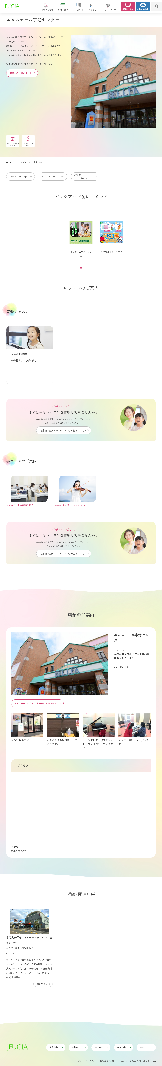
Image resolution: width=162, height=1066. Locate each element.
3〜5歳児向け (16, 360)
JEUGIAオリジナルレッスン (68, 505)
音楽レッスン (17, 311)
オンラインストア (108, 9)
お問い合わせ (143, 9)
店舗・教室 (63, 9)
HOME (9, 162)
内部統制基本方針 (106, 1060)
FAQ (142, 1047)
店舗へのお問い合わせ (21, 73)
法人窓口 (99, 1047)
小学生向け (31, 360)
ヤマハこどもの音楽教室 (18, 505)
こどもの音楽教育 (18, 354)
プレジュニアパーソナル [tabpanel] (81, 254)
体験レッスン (128, 9)
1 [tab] (81, 268)
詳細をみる (42, 984)
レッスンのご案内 (18, 176)
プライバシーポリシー (87, 1060)
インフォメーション (52, 176)
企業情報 (53, 1047)
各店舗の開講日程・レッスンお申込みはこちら (63, 430)
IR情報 (75, 1047)
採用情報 (121, 1047)
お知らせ (92, 9)
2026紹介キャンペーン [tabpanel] (111, 251)
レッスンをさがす (45, 9)
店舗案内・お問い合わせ (80, 176)
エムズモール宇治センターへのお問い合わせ (36, 703)
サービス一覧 (78, 9)
